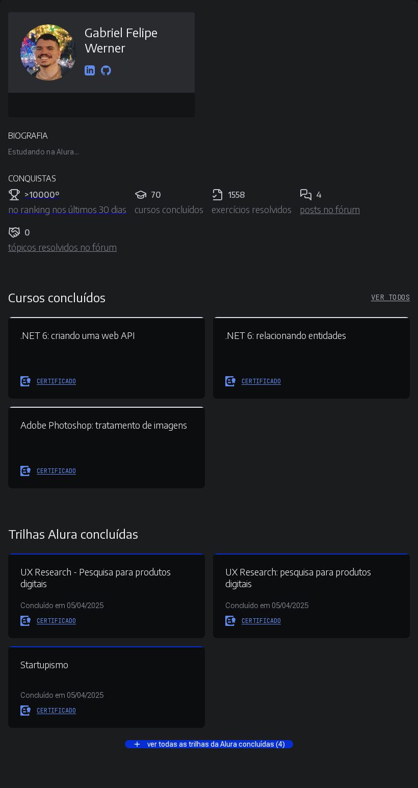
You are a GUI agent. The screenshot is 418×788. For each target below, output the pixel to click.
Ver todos (390, 297)
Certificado (56, 381)
